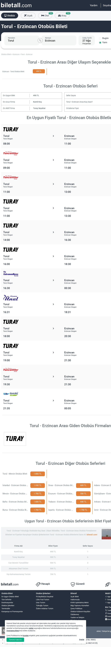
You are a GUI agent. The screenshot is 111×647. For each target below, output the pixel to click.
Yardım (93, 5)
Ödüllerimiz (75, 614)
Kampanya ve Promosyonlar (12, 611)
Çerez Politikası (76, 608)
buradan (26, 636)
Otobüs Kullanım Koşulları (80, 611)
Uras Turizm (40, 603)
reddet (31, 628)
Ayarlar (81, 639)
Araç (65, 15)
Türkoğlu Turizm (42, 606)
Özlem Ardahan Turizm (44, 608)
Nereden (11, 38)
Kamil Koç (37, 102)
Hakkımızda (75, 600)
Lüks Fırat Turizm (42, 600)
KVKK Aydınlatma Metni (80, 603)
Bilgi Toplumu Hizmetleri (80, 606)
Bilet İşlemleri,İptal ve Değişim (77, 621)
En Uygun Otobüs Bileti (10, 597)
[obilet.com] (16, 7)
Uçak (29, 15)
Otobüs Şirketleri (7, 606)
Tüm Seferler (6, 600)
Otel (48, 15)
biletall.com (92, 535)
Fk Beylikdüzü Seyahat (44, 597)
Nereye (48, 38)
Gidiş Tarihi (87, 38)
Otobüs (11, 15)
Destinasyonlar (7, 603)
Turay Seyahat (39, 108)
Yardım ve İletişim (77, 617)
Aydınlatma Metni (12, 631)
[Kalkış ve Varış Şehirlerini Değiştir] (40, 40)
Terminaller (5, 608)
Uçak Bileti (75, 597)
